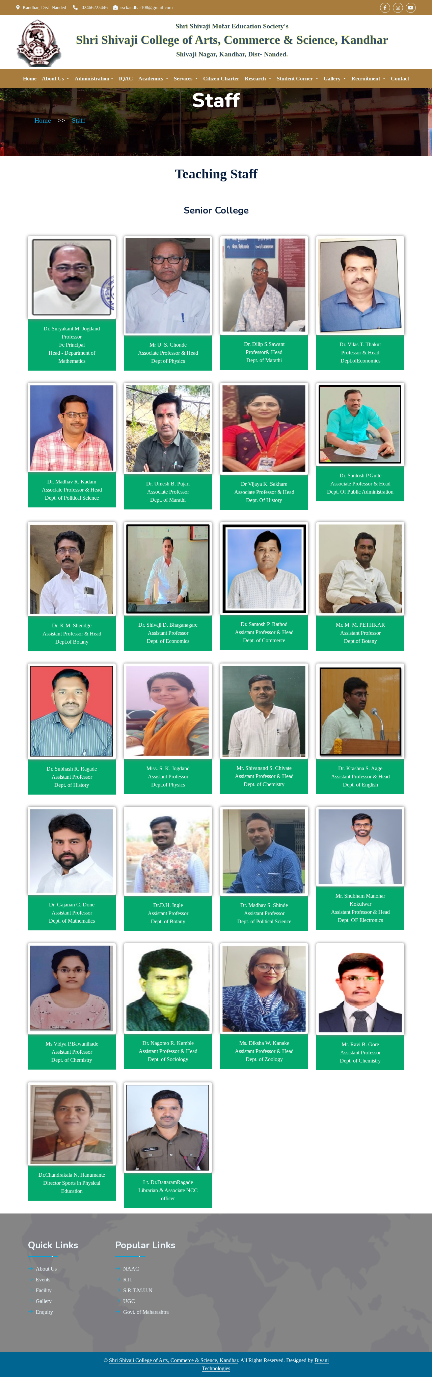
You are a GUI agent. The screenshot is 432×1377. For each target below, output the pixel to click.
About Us (46, 1269)
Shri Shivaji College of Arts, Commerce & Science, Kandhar (173, 1360)
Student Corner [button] (295, 78)
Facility (44, 1290)
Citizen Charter (221, 78)
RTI (127, 1279)
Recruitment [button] (366, 78)
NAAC (131, 1269)
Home (29, 78)
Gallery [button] (333, 78)
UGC (129, 1301)
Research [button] (256, 78)
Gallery (44, 1301)
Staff (78, 120)
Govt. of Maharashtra (146, 1312)
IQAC (126, 78)
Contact (400, 78)
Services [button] (184, 78)
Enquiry (44, 1312)
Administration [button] (92, 78)
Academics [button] (151, 78)
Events (43, 1279)
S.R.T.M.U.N (138, 1290)
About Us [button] (53, 78)
